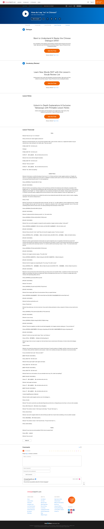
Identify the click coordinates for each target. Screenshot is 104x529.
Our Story (43, 500)
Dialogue (27, 25)
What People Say (44, 504)
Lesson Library (30, 500)
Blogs (42, 513)
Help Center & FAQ (58, 499)
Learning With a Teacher (59, 509)
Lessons (19, 2)
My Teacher (33, 2)
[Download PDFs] (55, 19)
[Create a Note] (51, 19)
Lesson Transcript (57, 25)
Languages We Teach (45, 509)
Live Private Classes (31, 506)
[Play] (24, 63)
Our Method (43, 499)
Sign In (92, 2)
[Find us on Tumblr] (69, 512)
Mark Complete (36, 18)
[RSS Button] (23, 451)
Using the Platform (57, 506)
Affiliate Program (44, 514)
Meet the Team (44, 502)
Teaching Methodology (58, 507)
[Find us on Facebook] (74, 510)
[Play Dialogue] (24, 29)
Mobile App (29, 513)
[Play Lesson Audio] (25, 13)
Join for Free (52, 51)
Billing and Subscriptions (59, 502)
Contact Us (56, 511)
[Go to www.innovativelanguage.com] (52, 523)
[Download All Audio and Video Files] (59, 19)
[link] (66, 6)
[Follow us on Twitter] (69, 510)
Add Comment (29, 474)
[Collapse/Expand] (52, 447)
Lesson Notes (47, 25)
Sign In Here (56, 55)
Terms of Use (71, 525)
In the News (43, 507)
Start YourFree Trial (99, 2)
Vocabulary (26, 2)
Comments (67, 25)
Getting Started (57, 500)
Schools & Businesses (45, 511)
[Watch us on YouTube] (71, 510)
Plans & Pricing (44, 506)
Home (28, 499)
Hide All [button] (27, 440)
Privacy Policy (66, 525)
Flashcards (29, 502)
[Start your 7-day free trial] (71, 500)
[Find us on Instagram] (71, 512)
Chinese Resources (31, 509)
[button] (88, 2)
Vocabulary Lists (30, 504)
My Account (56, 504)
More (39, 2)
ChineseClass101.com (59, 525)
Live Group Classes (31, 507)
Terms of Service (64, 526)
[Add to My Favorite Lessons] (47, 19)
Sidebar (79, 6)
